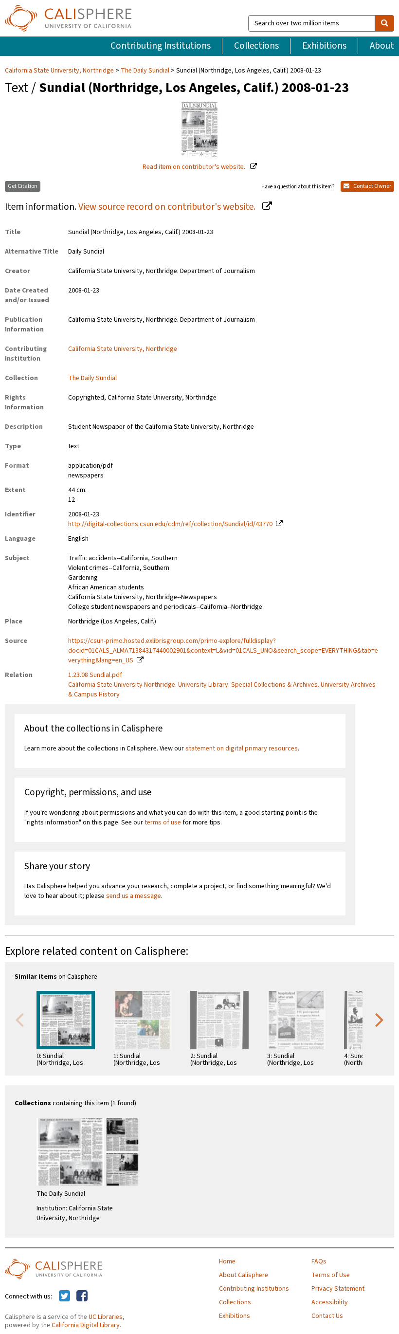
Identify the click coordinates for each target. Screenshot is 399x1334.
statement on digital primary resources (241, 748)
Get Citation (22, 186)
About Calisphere (243, 1275)
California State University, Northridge (60, 70)
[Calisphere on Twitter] (64, 1296)
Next (379, 1019)
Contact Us (327, 1316)
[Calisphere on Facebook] (82, 1296)
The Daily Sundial (145, 70)
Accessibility (329, 1302)
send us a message (133, 896)
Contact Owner (371, 186)
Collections (256, 46)
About (382, 46)
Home (227, 1261)
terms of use (163, 822)
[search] (384, 23)
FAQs (318, 1261)
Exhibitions (324, 46)
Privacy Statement (337, 1288)
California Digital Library (86, 1325)
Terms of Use (330, 1275)
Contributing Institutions (160, 46)
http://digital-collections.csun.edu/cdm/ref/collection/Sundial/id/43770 (170, 524)
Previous (19, 1019)
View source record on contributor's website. (167, 207)
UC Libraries (106, 1317)
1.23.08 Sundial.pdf (95, 675)
